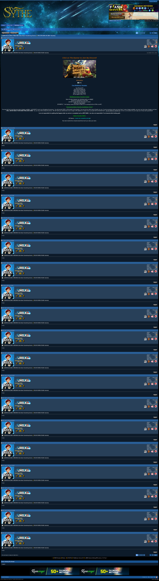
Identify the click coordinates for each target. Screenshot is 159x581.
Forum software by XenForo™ (11, 579)
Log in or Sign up (153, 1)
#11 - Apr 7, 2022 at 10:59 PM (8, 330)
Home (151, 577)
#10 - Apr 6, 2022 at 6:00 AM (8, 307)
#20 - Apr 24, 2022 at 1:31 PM (8, 532)
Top (154, 577)
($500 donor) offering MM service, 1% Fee (96, 558)
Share (155, 125)
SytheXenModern (5, 577)
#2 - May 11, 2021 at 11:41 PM (8, 128)
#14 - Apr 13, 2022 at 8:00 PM (8, 397)
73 (152, 32)
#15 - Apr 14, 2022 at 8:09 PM (8, 420)
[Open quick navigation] (157, 25)
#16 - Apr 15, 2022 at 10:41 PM (8, 442)
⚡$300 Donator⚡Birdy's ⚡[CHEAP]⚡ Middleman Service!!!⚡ (69, 558)
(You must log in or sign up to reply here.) (10, 555)
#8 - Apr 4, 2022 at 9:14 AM (7, 262)
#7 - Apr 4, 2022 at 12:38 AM (8, 240)
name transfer (17, 29)
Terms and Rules (155, 579)
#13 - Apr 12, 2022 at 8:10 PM (8, 375)
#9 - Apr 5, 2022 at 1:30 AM (7, 285)
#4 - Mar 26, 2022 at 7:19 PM (8, 173)
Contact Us (144, 577)
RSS (156, 577)
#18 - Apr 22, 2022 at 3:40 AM (8, 487)
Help (149, 577)
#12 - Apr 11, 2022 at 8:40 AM (8, 352)
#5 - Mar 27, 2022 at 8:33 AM (8, 195)
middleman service (9, 29)
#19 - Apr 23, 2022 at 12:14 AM (8, 510)
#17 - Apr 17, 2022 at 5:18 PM (8, 465)
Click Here (155, 44)
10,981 (156, 40)
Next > (155, 32)
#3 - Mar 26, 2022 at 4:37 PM (8, 150)
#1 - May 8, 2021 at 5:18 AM (8, 37)
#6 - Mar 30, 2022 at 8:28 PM (8, 217)
